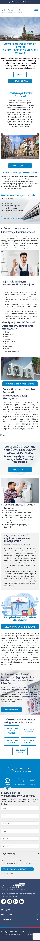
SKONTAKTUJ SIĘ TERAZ (20, 81)
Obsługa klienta (7, 919)
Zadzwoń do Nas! (11, 709)
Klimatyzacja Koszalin (12, 741)
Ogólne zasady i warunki (14, 934)
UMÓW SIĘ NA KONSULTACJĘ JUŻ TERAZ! (20, 384)
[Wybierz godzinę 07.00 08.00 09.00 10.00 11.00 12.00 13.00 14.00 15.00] (20, 854)
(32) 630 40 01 (22, 769)
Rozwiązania (6, 909)
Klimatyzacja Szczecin (21, 751)
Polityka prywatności (31, 934)
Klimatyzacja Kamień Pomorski (12, 730)
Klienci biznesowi (8, 914)
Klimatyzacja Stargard (29, 741)
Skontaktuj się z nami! (20, 626)
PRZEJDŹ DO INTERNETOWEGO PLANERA (18, 219)
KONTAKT (20, 75)
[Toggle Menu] (36, 10)
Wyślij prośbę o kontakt (14, 869)
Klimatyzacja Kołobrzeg (29, 730)
